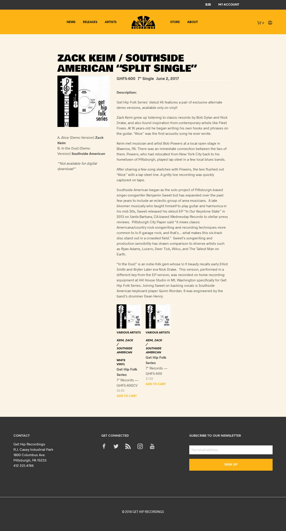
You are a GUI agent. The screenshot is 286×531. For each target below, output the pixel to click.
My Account (228, 4)
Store (175, 22)
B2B (208, 4)
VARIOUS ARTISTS (129, 332)
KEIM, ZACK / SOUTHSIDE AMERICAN (125, 346)
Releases (90, 22)
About (192, 22)
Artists (111, 22)
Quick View (131, 323)
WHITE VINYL (121, 362)
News (71, 22)
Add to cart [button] (127, 396)
